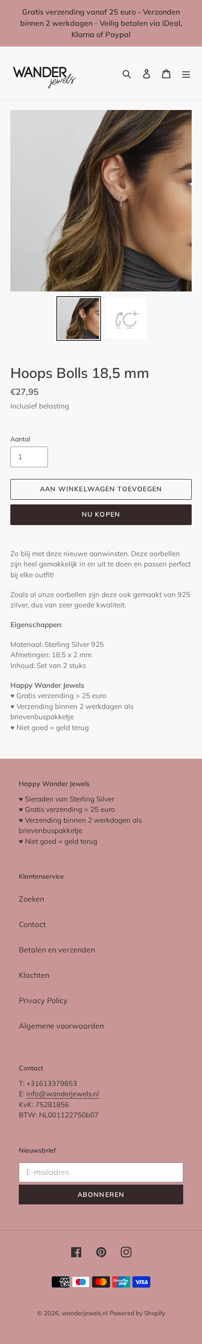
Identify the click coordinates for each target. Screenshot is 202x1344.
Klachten (34, 975)
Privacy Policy (43, 1000)
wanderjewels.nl (85, 1313)
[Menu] (186, 73)
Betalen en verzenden (57, 949)
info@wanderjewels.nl (62, 1093)
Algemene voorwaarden (61, 1025)
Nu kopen (101, 514)
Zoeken (31, 899)
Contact (32, 924)
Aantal (20, 439)
